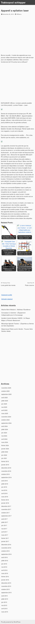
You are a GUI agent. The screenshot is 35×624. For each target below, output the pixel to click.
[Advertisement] (17, 35)
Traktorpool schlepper (13, 2)
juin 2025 (4, 404)
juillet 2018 (4, 484)
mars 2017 (4, 535)
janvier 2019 (5, 465)
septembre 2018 (6, 477)
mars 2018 (4, 497)
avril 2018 (4, 493)
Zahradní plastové (7, 299)
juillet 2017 (4, 522)
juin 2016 (4, 564)
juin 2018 (4, 487)
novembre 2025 (6, 388)
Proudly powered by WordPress (10, 622)
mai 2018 (4, 490)
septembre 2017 (6, 516)
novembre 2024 (6, 417)
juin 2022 (4, 455)
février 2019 (5, 461)
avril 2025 (4, 410)
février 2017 (5, 538)
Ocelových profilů (6, 295)
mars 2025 (4, 413)
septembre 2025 (6, 394)
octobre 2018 (5, 474)
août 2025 (4, 397)
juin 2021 (4, 458)
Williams (19, 14)
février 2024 (5, 445)
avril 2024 (4, 439)
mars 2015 (4, 612)
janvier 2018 (5, 503)
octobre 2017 (5, 513)
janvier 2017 (5, 541)
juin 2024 (4, 433)
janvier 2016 (5, 580)
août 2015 (4, 596)
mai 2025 (4, 407)
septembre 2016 (6, 554)
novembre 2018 (6, 471)
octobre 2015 (5, 589)
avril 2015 (4, 608)
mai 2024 (4, 436)
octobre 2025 (5, 391)
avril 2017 (4, 532)
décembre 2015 (6, 583)
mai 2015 (4, 605)
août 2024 (4, 426)
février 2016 (5, 576)
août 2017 (4, 519)
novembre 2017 (6, 509)
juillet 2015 (4, 599)
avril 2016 (4, 570)
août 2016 (4, 557)
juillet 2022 (4, 452)
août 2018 (4, 481)
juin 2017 (4, 525)
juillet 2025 (4, 401)
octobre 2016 (5, 551)
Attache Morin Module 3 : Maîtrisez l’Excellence (15, 310)
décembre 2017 (6, 506)
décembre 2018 (6, 468)
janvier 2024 (5, 449)
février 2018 (5, 500)
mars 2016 (4, 573)
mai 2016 (4, 567)
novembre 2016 (6, 548)
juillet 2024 (4, 429)
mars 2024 (4, 442)
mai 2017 (4, 529)
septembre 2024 (6, 423)
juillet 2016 (4, 561)
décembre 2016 (6, 545)
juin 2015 (4, 602)
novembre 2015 (6, 586)
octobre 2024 (5, 420)
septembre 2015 (6, 592)
